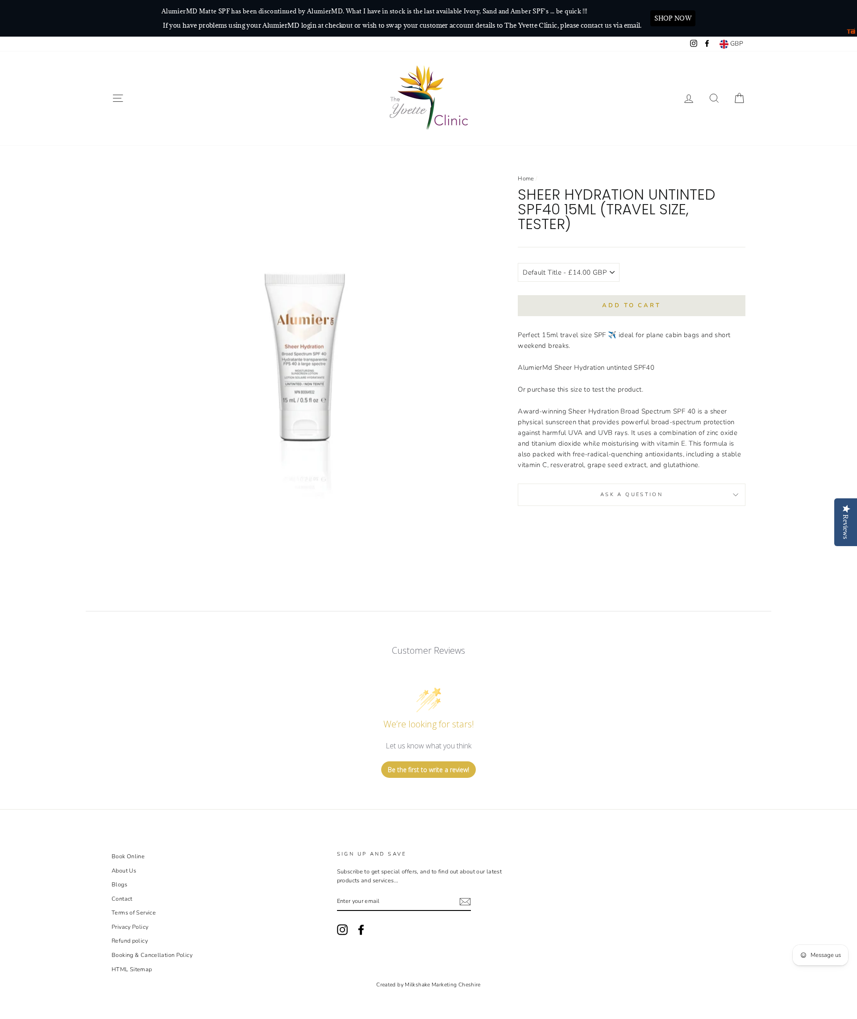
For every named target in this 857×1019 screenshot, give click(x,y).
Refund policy (130, 941)
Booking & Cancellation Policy (152, 955)
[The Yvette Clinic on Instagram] (342, 929)
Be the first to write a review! (428, 769)
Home (526, 179)
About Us (124, 871)
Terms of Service (134, 913)
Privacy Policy (130, 927)
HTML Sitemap (132, 969)
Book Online (128, 856)
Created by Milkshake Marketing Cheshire (428, 984)
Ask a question (631, 494)
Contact (122, 899)
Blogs (119, 885)
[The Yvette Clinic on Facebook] (361, 929)
